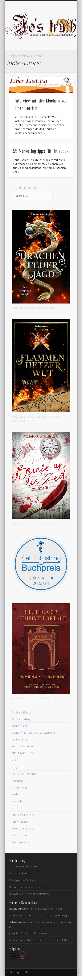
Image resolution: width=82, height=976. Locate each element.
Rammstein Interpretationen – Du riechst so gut (42, 915)
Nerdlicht (17, 808)
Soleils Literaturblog (23, 828)
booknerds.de (20, 739)
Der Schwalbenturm (20, 873)
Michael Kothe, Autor (21, 940)
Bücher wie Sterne (22, 746)
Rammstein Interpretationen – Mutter (42, 908)
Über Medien (19, 835)
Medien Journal (20, 794)
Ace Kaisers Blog (21, 719)
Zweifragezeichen (22, 842)
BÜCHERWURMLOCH (23, 753)
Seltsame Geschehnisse (23, 866)
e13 (14, 760)
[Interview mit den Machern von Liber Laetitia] (41, 85)
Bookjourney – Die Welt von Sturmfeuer (34, 732)
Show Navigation (63, 34)
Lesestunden (19, 787)
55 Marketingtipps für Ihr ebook (41, 150)
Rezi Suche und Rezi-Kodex (31, 933)
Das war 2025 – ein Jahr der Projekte (29, 894)
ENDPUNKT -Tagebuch (24, 774)
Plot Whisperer (20, 821)
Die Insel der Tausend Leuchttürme (29, 887)
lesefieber (17, 780)
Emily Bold (17, 767)
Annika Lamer (19, 726)
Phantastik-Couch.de (23, 815)
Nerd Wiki (17, 801)
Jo (10, 915)
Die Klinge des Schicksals (23, 880)
